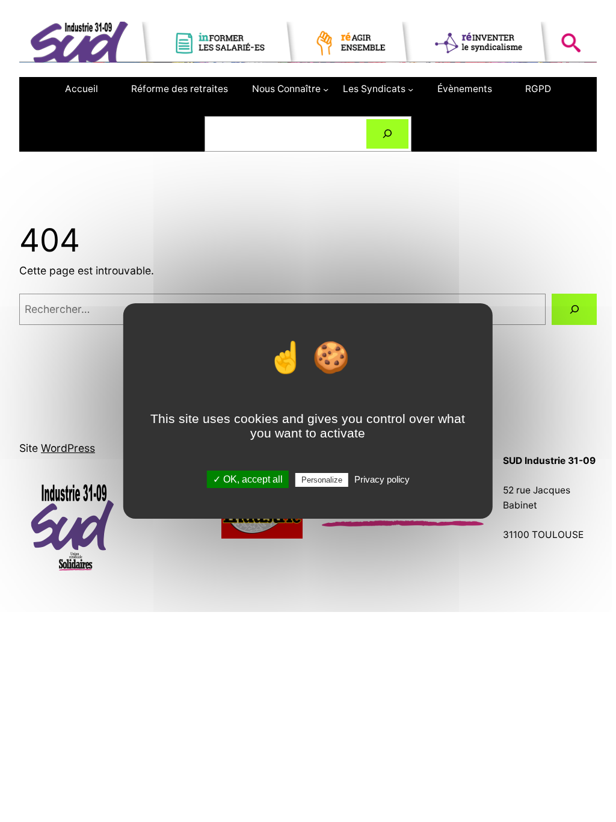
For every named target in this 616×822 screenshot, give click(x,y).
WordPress (68, 448)
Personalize (321, 479)
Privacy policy (382, 479)
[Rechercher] (387, 134)
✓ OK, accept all (248, 479)
